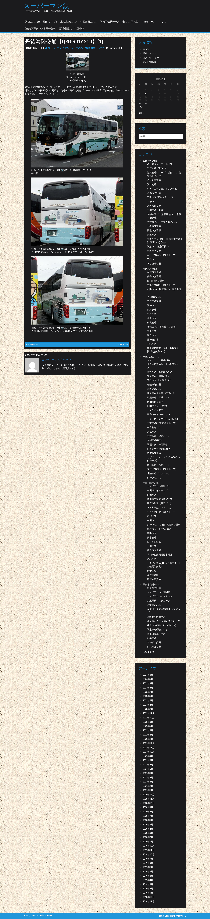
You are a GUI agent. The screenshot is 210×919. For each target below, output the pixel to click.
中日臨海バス (154, 427)
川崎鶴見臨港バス (156, 616)
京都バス (151, 201)
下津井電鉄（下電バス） (159, 507)
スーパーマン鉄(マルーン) (60, 48)
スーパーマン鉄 (46, 5)
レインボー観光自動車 (158, 448)
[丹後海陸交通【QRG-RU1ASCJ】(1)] (77, 61)
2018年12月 (148, 897)
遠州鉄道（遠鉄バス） (158, 464)
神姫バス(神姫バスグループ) (161, 285)
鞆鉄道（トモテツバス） (159, 529)
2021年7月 (148, 764)
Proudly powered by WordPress (38, 915)
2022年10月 (148, 717)
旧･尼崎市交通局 (155, 280)
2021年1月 (148, 790)
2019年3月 (148, 884)
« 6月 (141, 106)
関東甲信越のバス (110, 21)
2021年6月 (148, 769)
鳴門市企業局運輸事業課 (159, 554)
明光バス (151, 335)
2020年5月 (148, 824)
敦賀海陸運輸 (154, 453)
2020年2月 (148, 837)
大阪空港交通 (154, 250)
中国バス (151, 520)
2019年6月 (148, 871)
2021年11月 (148, 747)
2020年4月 (148, 828)
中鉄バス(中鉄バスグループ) (161, 512)
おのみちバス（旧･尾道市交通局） (165, 524)
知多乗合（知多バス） (158, 376)
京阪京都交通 (154, 205)
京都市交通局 (154, 193)
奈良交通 (151, 322)
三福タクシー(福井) (157, 444)
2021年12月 (148, 743)
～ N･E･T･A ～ (149, 21)
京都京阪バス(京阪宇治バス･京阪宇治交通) (164, 216)
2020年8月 (148, 811)
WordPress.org (149, 62)
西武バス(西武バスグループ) (161, 625)
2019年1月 (148, 892)
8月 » (141, 113)
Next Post (122, 344)
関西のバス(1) (32, 21)
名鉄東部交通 (154, 384)
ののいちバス (154, 477)
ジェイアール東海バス (158, 360)
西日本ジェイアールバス (159, 164)
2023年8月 (148, 687)
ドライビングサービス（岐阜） (163, 418)
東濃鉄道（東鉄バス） (158, 397)
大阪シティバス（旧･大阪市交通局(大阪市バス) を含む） (165, 241)
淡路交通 (151, 309)
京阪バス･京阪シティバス (160, 197)
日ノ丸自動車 (154, 542)
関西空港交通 (154, 263)
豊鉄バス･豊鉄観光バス (159, 380)
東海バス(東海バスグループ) (161, 469)
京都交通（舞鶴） (156, 210)
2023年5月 (148, 700)
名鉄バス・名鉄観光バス (159, 371)
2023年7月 (148, 692)
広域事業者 (148, 652)
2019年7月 (148, 867)
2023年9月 (148, 683)
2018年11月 (148, 901)
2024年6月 (148, 674)
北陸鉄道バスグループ (158, 473)
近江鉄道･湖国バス (157, 168)
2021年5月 (148, 773)
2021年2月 (148, 786)
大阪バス (151, 234)
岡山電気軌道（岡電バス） (161, 499)
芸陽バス (151, 533)
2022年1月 (148, 739)
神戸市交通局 (154, 272)
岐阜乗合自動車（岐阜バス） (162, 393)
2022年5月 (148, 726)
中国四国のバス (88, 21)
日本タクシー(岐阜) (157, 406)
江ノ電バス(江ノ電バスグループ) (164, 621)
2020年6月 (148, 820)
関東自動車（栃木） (157, 633)
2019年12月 (148, 846)
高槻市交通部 (154, 230)
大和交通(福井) (154, 440)
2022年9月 (148, 722)
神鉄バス (151, 314)
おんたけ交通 (154, 646)
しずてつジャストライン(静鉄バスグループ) (164, 459)
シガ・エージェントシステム (162, 188)
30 (140, 103)
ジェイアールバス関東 (158, 592)
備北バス (151, 516)
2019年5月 (148, 875)
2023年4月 (148, 704)
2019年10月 (148, 854)
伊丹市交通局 (154, 276)
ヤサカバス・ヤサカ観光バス (162, 221)
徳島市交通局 (154, 550)
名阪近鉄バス (154, 389)
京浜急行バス (154, 605)
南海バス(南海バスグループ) (161, 255)
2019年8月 (148, 863)
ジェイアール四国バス (158, 486)
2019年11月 (148, 850)
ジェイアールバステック (159, 596)
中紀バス (151, 344)
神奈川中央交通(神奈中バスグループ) (164, 611)
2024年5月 (148, 679)
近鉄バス (151, 259)
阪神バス (151, 305)
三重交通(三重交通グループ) (161, 423)
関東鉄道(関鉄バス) (157, 629)
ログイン (147, 49)
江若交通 (151, 184)
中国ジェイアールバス (158, 490)
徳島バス (151, 559)
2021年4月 (148, 777)
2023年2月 (148, 709)
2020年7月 (148, 816)
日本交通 (151, 537)
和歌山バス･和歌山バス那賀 (161, 326)
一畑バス (151, 546)
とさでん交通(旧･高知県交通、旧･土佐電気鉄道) (164, 565)
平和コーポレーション (158, 414)
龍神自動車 (153, 339)
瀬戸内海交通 (154, 579)
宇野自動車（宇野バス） (159, 503)
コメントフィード (152, 57)
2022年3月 (148, 730)
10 (146, 93)
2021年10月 (148, 751)
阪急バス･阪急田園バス (159, 246)
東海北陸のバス (68, 21)
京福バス (151, 431)
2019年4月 (148, 880)
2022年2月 (148, 734)
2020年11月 (148, 799)
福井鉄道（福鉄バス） (158, 436)
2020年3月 (148, 833)
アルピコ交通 (154, 642)
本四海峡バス (154, 297)
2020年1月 (148, 841)
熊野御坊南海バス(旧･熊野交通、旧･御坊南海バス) (164, 350)
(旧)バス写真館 (130, 21)
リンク (163, 21)
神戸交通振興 (154, 301)
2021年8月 (148, 760)
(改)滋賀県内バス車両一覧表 (40, 28)
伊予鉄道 (151, 570)
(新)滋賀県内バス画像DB (72, 28)
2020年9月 (148, 807)
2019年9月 (148, 858)
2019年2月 (148, 888)
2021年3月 (148, 781)
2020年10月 (148, 803)
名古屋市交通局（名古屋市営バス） (163, 366)
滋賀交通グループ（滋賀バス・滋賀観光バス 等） (164, 174)
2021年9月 (148, 756)
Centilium (170, 915)
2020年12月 (148, 794)
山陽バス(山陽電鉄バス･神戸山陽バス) (164, 291)
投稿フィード (150, 53)
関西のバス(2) (50, 21)
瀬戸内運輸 (153, 575)
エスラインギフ (155, 410)
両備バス (151, 494)
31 (146, 103)
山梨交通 (151, 638)
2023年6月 (148, 696)
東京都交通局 (154, 587)
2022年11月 (148, 713)
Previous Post (34, 344)
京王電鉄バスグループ (158, 600)
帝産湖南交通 (154, 180)
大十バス (151, 331)
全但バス (151, 318)
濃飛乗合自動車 (155, 401)
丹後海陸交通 (98, 48)
